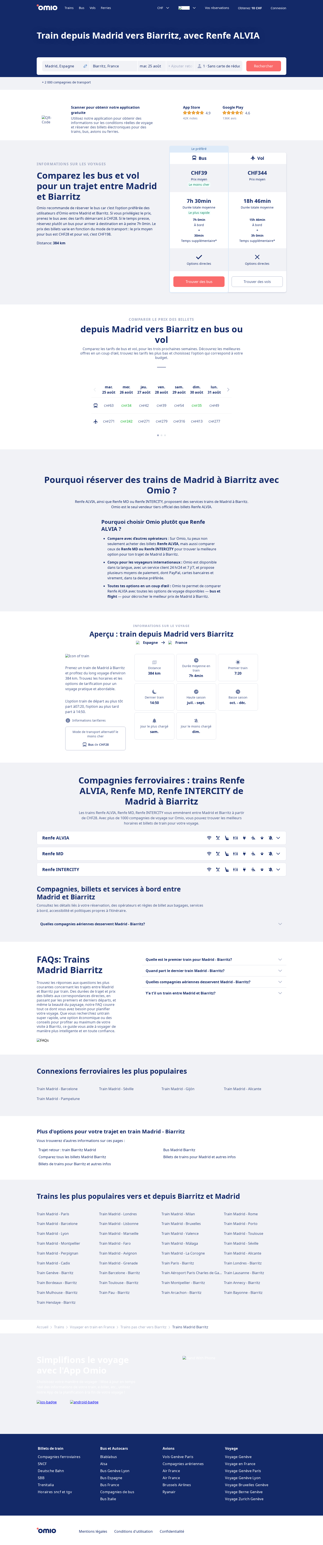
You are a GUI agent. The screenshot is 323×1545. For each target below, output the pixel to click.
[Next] (228, 389)
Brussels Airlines (177, 1484)
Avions (168, 1448)
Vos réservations (217, 8)
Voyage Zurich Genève (244, 1498)
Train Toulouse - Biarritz (118, 1282)
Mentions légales (93, 1531)
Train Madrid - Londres (118, 1214)
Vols (93, 8)
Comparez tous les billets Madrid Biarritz (72, 1156)
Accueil (42, 1327)
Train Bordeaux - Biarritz (57, 1282)
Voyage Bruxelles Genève (246, 1484)
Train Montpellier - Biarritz (183, 1282)
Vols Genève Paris (178, 1456)
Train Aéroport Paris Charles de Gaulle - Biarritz (201, 1272)
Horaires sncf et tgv (55, 1491)
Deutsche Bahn (51, 1470)
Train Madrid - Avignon (118, 1253)
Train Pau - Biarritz (114, 1292)
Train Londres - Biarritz (243, 1263)
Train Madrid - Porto (241, 1223)
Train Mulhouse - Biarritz (57, 1292)
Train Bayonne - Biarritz (243, 1292)
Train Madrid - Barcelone (57, 1088)
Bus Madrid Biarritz (179, 1149)
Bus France (109, 1484)
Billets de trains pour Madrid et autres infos (199, 1156)
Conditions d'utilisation (133, 1531)
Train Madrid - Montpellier (58, 1243)
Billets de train (51, 1448)
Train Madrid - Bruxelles (181, 1223)
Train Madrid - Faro (115, 1243)
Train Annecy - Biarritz (242, 1282)
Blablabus (108, 1456)
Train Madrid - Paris (53, 1214)
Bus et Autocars (114, 1448)
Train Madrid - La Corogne (183, 1253)
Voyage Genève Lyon (243, 1477)
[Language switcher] (187, 8)
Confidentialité (172, 1531)
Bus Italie (108, 1498)
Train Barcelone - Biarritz (119, 1272)
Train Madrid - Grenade (118, 1263)
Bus (81, 8)
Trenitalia (46, 1484)
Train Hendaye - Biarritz (56, 1302)
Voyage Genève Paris (243, 1470)
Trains (69, 8)
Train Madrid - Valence (180, 1233)
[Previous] (94, 389)
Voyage (231, 1448)
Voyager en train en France (92, 1327)
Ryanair (169, 1491)
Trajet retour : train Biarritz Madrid (67, 1149)
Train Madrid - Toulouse (243, 1233)
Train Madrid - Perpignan (57, 1253)
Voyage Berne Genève (244, 1491)
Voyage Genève (238, 1456)
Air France (171, 1470)
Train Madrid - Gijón (178, 1088)
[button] (152, 66)
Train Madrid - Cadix (53, 1263)
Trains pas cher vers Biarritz (143, 1327)
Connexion (278, 8)
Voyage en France (240, 1463)
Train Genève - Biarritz (55, 1272)
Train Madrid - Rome (241, 1214)
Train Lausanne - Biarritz (244, 1272)
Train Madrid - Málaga (180, 1243)
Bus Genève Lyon (115, 1470)
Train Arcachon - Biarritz (181, 1292)
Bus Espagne (111, 1477)
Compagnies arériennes (183, 1463)
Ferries (106, 8)
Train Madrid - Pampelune (58, 1098)
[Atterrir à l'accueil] (51, 7)
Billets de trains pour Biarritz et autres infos (74, 1163)
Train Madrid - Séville (116, 1088)
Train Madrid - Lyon (53, 1233)
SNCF (42, 1463)
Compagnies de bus (117, 1491)
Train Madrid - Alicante (242, 1088)
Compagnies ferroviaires (59, 1456)
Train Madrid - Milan (178, 1214)
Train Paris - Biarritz (178, 1263)
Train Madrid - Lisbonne (118, 1223)
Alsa (103, 1463)
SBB (41, 1477)
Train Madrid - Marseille (118, 1233)
